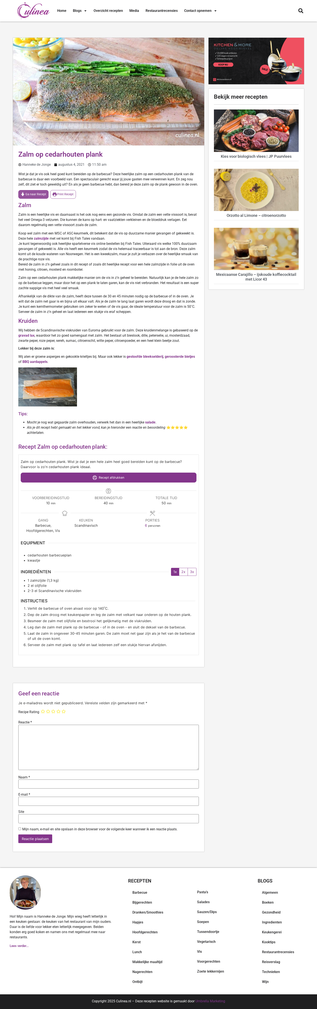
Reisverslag (271, 962)
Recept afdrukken (111, 477)
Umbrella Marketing (210, 1001)
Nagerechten (142, 972)
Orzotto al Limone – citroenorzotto (256, 215)
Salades (203, 902)
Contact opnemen (198, 11)
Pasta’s (202, 892)
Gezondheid (271, 912)
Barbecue (139, 892)
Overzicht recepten (108, 11)
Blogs (77, 11)
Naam (24, 777)
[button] (300, 11)
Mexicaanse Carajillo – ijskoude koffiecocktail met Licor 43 (256, 276)
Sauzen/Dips (207, 912)
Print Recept (65, 194)
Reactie (25, 722)
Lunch (137, 952)
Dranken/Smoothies (147, 912)
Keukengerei (272, 932)
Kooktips (268, 942)
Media (134, 11)
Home (61, 11)
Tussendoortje (208, 932)
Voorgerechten (208, 961)
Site (21, 812)
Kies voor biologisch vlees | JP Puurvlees (256, 156)
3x (192, 572)
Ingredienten (272, 922)
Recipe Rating (28, 712)
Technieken (271, 972)
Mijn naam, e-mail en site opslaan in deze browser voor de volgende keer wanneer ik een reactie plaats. (99, 829)
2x (183, 572)
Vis (199, 952)
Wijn (265, 982)
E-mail (24, 794)
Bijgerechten (142, 902)
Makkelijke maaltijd (147, 962)
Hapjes (137, 922)
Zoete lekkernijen (210, 971)
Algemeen (270, 892)
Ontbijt (137, 982)
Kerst (136, 942)
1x (175, 572)
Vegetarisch (206, 942)
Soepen (203, 922)
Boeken (268, 902)
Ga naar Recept (35, 194)
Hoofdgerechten (145, 932)
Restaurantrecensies (162, 11)
